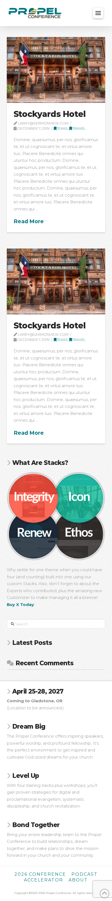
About (78, 880)
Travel (78, 128)
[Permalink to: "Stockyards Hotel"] (56, 70)
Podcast (84, 874)
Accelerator (43, 880)
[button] (98, 13)
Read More (29, 221)
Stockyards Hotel (50, 114)
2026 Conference (40, 874)
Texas (62, 128)
